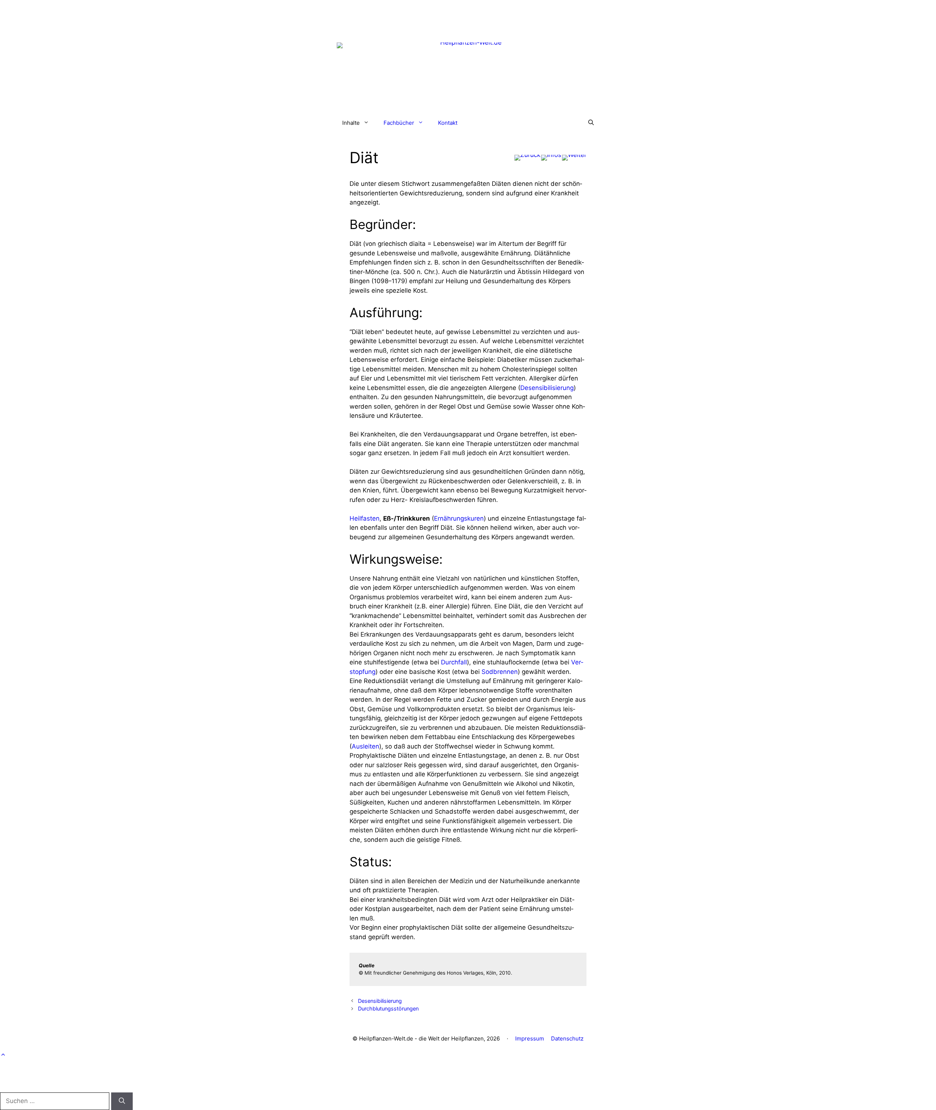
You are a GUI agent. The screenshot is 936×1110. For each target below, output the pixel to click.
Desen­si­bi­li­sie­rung (547, 387)
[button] (591, 123)
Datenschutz (567, 1038)
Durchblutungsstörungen (388, 1008)
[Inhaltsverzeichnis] (551, 158)
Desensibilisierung (380, 1001)
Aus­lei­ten (365, 746)
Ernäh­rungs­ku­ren (459, 518)
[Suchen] (122, 1101)
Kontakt (447, 122)
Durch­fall (454, 662)
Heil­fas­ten (365, 518)
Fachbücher (399, 122)
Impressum (529, 1038)
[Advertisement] (468, 16)
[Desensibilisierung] (527, 158)
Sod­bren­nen (500, 671)
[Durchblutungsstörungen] (574, 158)
